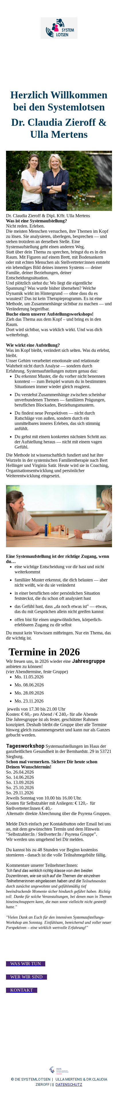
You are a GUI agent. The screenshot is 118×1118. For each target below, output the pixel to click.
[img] (59, 28)
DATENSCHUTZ (69, 1084)
